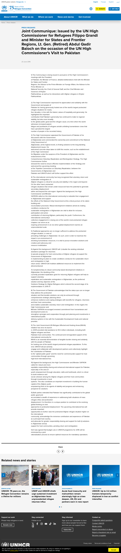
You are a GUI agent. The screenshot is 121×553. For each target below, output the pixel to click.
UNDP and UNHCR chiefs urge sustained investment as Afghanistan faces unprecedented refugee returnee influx (44, 496)
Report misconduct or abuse (102, 529)
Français (103, 2)
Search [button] (85, 8)
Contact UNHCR (98, 523)
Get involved (84, 16)
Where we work (45, 16)
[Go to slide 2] (62, 507)
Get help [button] (115, 9)
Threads (33, 526)
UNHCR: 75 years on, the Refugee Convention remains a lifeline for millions (15, 493)
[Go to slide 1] (60, 507)
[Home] (14, 9)
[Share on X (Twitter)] (58, 451)
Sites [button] (91, 8)
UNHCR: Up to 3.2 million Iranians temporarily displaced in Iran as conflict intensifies (105, 495)
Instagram (41, 524)
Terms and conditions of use (103, 543)
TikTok (50, 524)
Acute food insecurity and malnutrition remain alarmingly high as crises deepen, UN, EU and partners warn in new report (75, 496)
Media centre (97, 526)
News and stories (66, 16)
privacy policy (14, 550)
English (95, 2)
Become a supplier (99, 535)
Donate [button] (102, 9)
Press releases (11, 23)
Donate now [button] (7, 525)
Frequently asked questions (102, 520)
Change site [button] (20, 2)
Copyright (117, 543)
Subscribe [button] (67, 529)
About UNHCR (10, 16)
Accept (113, 550)
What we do (27, 16)
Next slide (118, 475)
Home (3, 23)
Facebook (37, 524)
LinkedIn (54, 524)
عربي (118, 2)
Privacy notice (88, 543)
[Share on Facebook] (62, 451)
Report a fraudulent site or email (104, 532)
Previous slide (3, 475)
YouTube (46, 524)
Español (111, 2)
